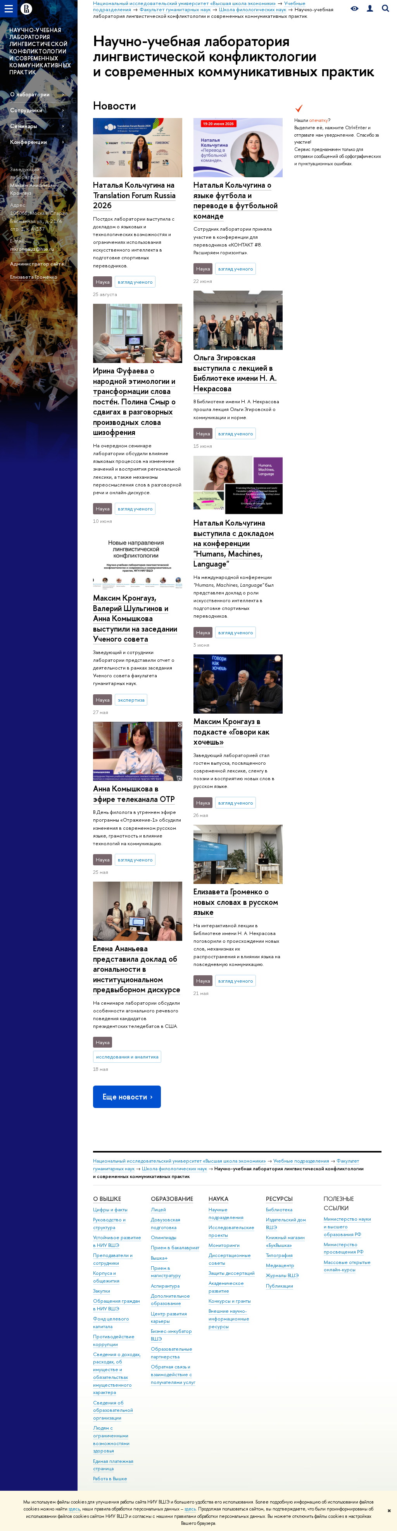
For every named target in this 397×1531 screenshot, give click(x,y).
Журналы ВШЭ (282, 1275)
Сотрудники (26, 110)
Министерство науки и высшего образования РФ (347, 1227)
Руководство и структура (109, 1223)
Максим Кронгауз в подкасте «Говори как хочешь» (231, 731)
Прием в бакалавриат (175, 1247)
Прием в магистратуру (166, 1272)
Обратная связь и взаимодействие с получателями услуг (173, 1374)
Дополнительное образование (170, 1300)
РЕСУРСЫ (279, 1199)
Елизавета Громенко (33, 276)
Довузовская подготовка (165, 1223)
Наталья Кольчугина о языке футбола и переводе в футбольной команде (235, 200)
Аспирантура (165, 1286)
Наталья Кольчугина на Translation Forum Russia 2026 (134, 195)
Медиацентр (280, 1265)
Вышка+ (159, 1258)
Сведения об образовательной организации (113, 1410)
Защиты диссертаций (232, 1273)
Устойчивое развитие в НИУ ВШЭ (117, 1241)
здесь (74, 1509)
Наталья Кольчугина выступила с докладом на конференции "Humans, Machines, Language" (233, 543)
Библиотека (279, 1209)
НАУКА (218, 1199)
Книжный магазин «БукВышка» (285, 1241)
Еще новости (125, 1096)
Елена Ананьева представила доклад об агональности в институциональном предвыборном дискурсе (136, 969)
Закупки (101, 1291)
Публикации (279, 1286)
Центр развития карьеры (169, 1317)
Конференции (28, 142)
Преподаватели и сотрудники (113, 1259)
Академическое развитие (226, 1287)
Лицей (158, 1209)
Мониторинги (224, 1245)
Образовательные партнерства (171, 1353)
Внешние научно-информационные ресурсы (229, 1319)
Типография (279, 1255)
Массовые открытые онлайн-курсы (347, 1266)
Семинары (23, 126)
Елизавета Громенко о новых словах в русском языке (235, 901)
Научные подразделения (226, 1213)
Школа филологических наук (174, 1168)
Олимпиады (163, 1237)
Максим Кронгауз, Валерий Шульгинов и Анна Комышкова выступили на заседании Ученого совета (135, 618)
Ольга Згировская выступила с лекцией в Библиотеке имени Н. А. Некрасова (235, 373)
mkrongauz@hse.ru (32, 248)
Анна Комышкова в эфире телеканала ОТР (134, 793)
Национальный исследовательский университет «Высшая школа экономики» (179, 1161)
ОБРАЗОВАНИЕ (172, 1199)
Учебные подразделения (301, 1161)
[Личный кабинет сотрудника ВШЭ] (370, 8)
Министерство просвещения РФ (344, 1248)
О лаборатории (30, 94)
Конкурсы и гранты (230, 1301)
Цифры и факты (110, 1209)
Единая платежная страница (113, 1465)
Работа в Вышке (110, 1478)
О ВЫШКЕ (107, 1199)
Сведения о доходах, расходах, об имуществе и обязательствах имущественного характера (117, 1373)
